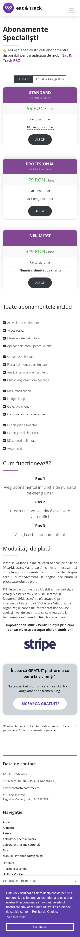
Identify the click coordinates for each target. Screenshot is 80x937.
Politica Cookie (13, 874)
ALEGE (40, 139)
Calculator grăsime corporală (22, 844)
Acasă (6, 822)
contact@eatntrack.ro (25, 788)
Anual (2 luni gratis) (50, 79)
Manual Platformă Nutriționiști (23, 856)
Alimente (9, 828)
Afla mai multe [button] (16, 917)
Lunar (23, 79)
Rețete (7, 833)
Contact (9, 863)
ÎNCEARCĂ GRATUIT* (40, 703)
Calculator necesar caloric (20, 839)
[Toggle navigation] (71, 9)
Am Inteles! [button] (40, 926)
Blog (6, 850)
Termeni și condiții (16, 868)
